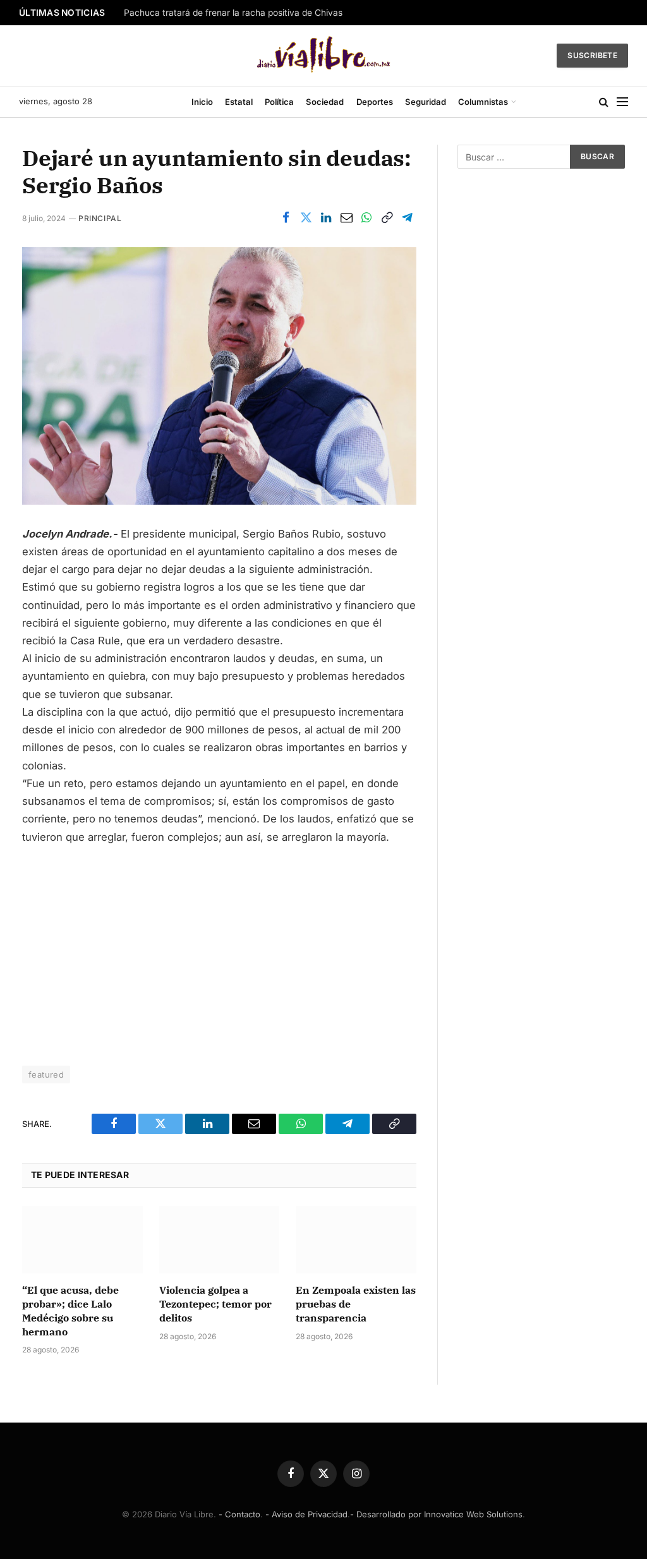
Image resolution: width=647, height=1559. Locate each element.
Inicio (202, 102)
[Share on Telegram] (406, 218)
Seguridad (425, 102)
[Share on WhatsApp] (366, 218)
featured (46, 1074)
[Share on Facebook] (285, 218)
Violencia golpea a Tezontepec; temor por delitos (215, 1304)
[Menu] (622, 102)
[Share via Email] (346, 218)
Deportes (374, 102)
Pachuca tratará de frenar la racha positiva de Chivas (233, 13)
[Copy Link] (386, 218)
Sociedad (325, 102)
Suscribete (592, 55)
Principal (99, 218)
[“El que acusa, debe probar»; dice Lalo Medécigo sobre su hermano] (82, 1239)
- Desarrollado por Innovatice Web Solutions (436, 1514)
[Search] (603, 102)
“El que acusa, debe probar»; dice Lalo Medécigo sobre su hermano (70, 1310)
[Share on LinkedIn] (326, 218)
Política (279, 102)
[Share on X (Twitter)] (305, 218)
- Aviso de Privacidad (306, 1514)
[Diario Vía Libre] (324, 55)
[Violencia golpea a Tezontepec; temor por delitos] (219, 1239)
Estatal (239, 102)
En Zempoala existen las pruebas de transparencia (356, 1304)
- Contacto (239, 1514)
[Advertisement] (219, 950)
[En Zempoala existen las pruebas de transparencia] (356, 1239)
